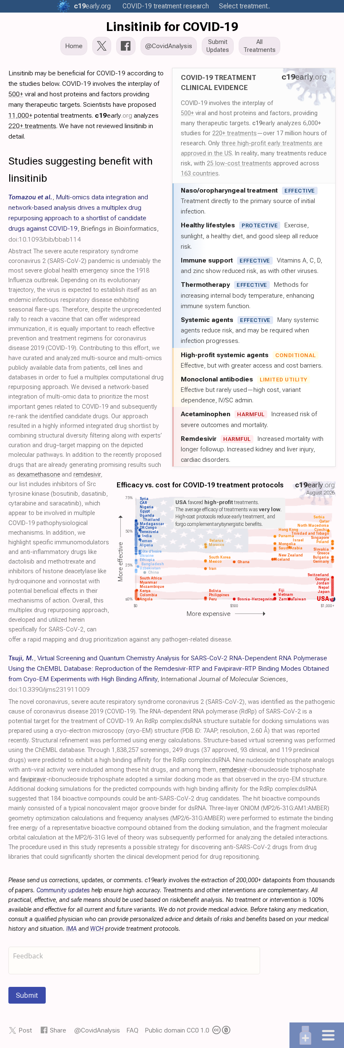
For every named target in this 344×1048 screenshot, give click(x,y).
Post (25, 1030)
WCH (97, 928)
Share (58, 1030)
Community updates (63, 890)
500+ (187, 113)
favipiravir (33, 779)
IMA (71, 928)
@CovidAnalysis (97, 1030)
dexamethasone (38, 474)
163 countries (200, 173)
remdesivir (87, 474)
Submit (27, 995)
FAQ (132, 1030)
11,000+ (20, 115)
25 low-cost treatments (239, 163)
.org (92, 6)
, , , (83, 218)
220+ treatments (234, 133)
